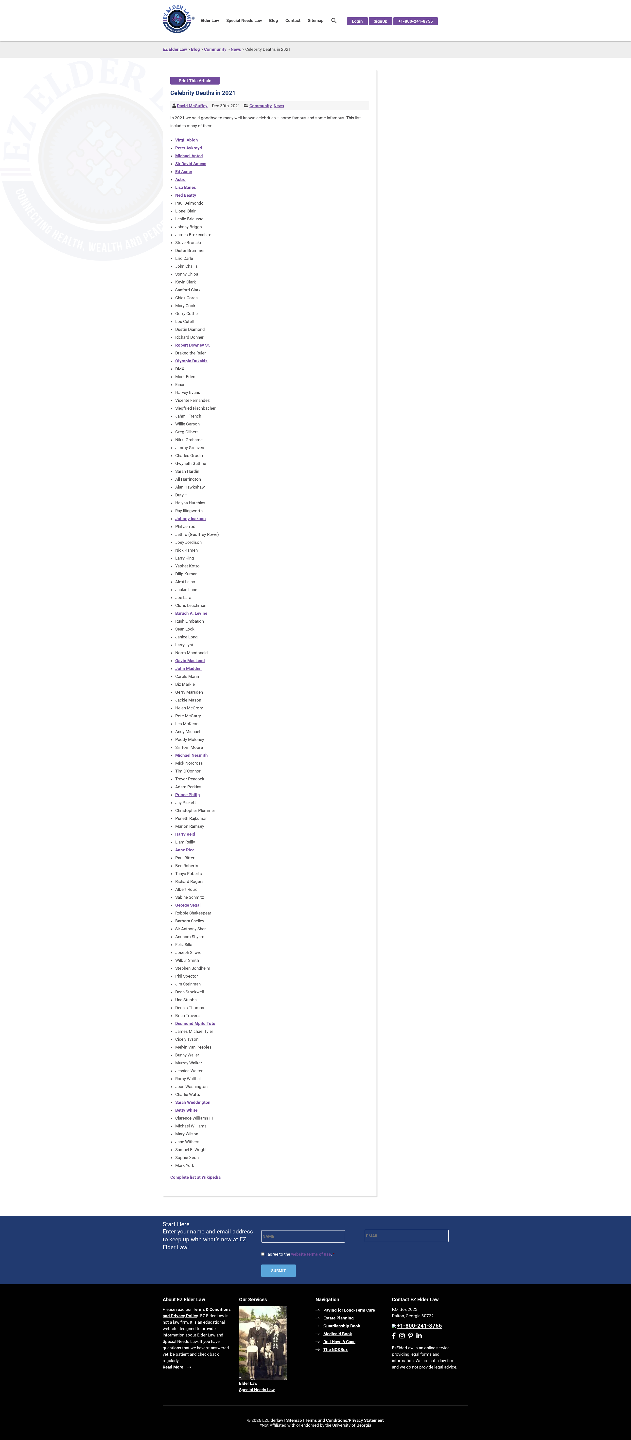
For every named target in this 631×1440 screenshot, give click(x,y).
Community (260, 105)
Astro (180, 179)
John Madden (188, 668)
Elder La (246, 1383)
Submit (278, 1270)
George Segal (188, 905)
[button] (334, 20)
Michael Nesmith (191, 755)
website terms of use (311, 1254)
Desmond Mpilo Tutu (195, 1023)
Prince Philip (187, 794)
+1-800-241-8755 (415, 21)
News (279, 105)
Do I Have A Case (339, 1341)
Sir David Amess (190, 163)
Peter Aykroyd (188, 147)
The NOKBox (335, 1349)
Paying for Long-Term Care (349, 1310)
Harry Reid (185, 834)
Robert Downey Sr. (192, 345)
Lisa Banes (185, 187)
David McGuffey (192, 105)
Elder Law (210, 20)
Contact (292, 20)
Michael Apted (189, 155)
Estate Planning (338, 1318)
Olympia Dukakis (191, 360)
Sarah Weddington (192, 1102)
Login (357, 21)
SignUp (380, 21)
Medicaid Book (337, 1333)
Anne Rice (184, 849)
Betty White (186, 1110)
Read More (173, 1367)
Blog (273, 20)
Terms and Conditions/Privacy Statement (344, 1420)
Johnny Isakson (190, 518)
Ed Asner (183, 171)
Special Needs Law (244, 20)
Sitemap (316, 20)
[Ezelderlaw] (178, 31)
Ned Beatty (185, 195)
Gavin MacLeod (190, 660)
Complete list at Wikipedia (195, 1177)
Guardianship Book (341, 1325)
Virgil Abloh (186, 140)
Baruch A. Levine (191, 613)
